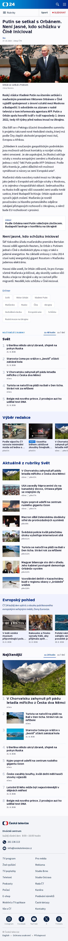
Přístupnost (40, 935)
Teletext (7, 877)
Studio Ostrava (43, 877)
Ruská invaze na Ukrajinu (16, 319)
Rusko (24, 304)
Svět (7, 297)
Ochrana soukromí (22, 935)
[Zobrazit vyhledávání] (57, 4)
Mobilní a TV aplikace (14, 902)
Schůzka (52, 312)
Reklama (40, 864)
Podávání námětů (44, 896)
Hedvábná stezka (13, 312)
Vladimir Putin (41, 297)
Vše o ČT (7, 908)
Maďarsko (10, 304)
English (6, 935)
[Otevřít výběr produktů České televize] (64, 4)
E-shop (6, 896)
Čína (36, 304)
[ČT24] (9, 4)
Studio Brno (41, 871)
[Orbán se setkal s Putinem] (34, 64)
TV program (9, 858)
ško (4, 38)
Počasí (6, 889)
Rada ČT (39, 883)
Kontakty (40, 908)
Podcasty (7, 883)
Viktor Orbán (22, 297)
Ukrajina (48, 304)
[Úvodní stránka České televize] (16, 823)
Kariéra (39, 889)
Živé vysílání (9, 864)
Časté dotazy (42, 902)
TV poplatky (9, 871)
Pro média (40, 858)
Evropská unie (35, 312)
